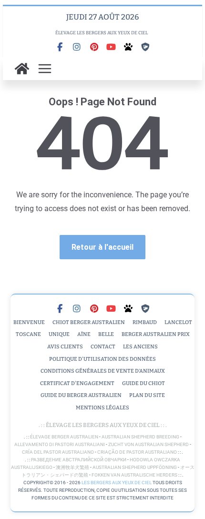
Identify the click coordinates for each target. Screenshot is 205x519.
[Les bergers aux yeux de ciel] (21, 68)
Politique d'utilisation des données (102, 359)
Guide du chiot (143, 383)
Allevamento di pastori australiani (59, 444)
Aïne (84, 334)
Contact (103, 347)
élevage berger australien (64, 436)
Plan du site (147, 395)
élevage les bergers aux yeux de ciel (102, 425)
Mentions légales (102, 408)
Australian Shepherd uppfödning (134, 467)
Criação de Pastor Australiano (137, 452)
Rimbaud (145, 322)
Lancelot (178, 322)
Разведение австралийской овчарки (78, 459)
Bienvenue (29, 322)
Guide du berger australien (81, 395)
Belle (106, 334)
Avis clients (65, 347)
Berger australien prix (156, 334)
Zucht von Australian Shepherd (148, 444)
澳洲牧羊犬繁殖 (72, 467)
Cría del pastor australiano (58, 452)
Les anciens (140, 347)
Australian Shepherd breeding (140, 436)
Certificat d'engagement (77, 383)
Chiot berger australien (88, 322)
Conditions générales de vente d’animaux (103, 371)
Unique (59, 334)
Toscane (28, 334)
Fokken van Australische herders (134, 475)
